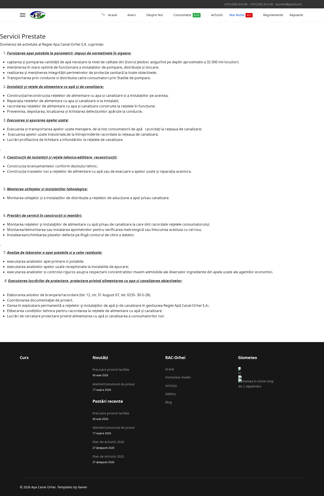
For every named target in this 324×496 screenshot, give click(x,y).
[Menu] (22, 15)
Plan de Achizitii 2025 (108, 459)
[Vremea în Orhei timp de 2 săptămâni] (257, 384)
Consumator (186, 15)
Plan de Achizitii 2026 (108, 444)
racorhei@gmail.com (288, 4)
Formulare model (178, 377)
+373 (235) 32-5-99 (235, 4)
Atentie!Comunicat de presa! (114, 386)
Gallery (170, 394)
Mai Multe (240, 15)
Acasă (112, 15)
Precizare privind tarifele (111, 372)
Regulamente (273, 15)
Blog (168, 402)
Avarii (131, 15)
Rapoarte (296, 15)
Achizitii (217, 15)
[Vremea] (257, 373)
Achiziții (171, 386)
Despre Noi (154, 15)
